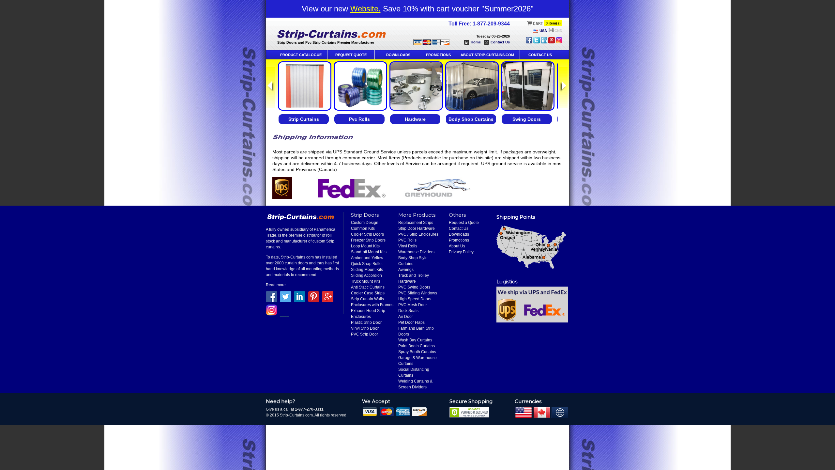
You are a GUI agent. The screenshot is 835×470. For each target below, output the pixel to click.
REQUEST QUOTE (351, 55)
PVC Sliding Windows (417, 293)
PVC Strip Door (364, 334)
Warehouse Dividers (416, 252)
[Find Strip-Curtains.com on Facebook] (529, 42)
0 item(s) (553, 23)
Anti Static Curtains (368, 287)
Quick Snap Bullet (367, 263)
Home (476, 42)
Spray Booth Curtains (417, 352)
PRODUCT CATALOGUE (301, 55)
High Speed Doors (414, 299)
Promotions (459, 240)
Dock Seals (408, 310)
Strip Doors (365, 215)
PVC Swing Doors (414, 287)
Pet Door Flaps (411, 322)
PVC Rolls (407, 240)
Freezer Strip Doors (368, 240)
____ (284, 314)
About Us (457, 246)
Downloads (459, 234)
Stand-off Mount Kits (369, 252)
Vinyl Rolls (407, 246)
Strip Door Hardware (416, 228)
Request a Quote (464, 222)
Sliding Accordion (366, 275)
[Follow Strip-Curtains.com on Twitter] (536, 42)
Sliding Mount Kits (367, 269)
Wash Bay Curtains (415, 340)
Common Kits (363, 228)
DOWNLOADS (398, 55)
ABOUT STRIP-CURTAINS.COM (487, 55)
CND (558, 31)
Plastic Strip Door (366, 322)
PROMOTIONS (438, 55)
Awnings (406, 269)
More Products (416, 215)
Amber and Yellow (367, 258)
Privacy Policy (461, 252)
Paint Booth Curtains (416, 346)
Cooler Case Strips (368, 293)
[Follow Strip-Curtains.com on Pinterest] (551, 42)
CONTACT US (540, 55)
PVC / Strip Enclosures (418, 234)
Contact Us (500, 42)
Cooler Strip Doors (367, 234)
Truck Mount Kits (365, 281)
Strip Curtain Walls (367, 299)
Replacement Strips (415, 222)
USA (543, 31)
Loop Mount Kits (365, 246)
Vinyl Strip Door (365, 328)
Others (457, 215)
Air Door (405, 316)
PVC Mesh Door (412, 305)
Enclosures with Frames (372, 305)
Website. (365, 8)
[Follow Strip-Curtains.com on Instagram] (559, 42)
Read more (276, 285)
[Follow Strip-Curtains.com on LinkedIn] (544, 42)
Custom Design (364, 222)
